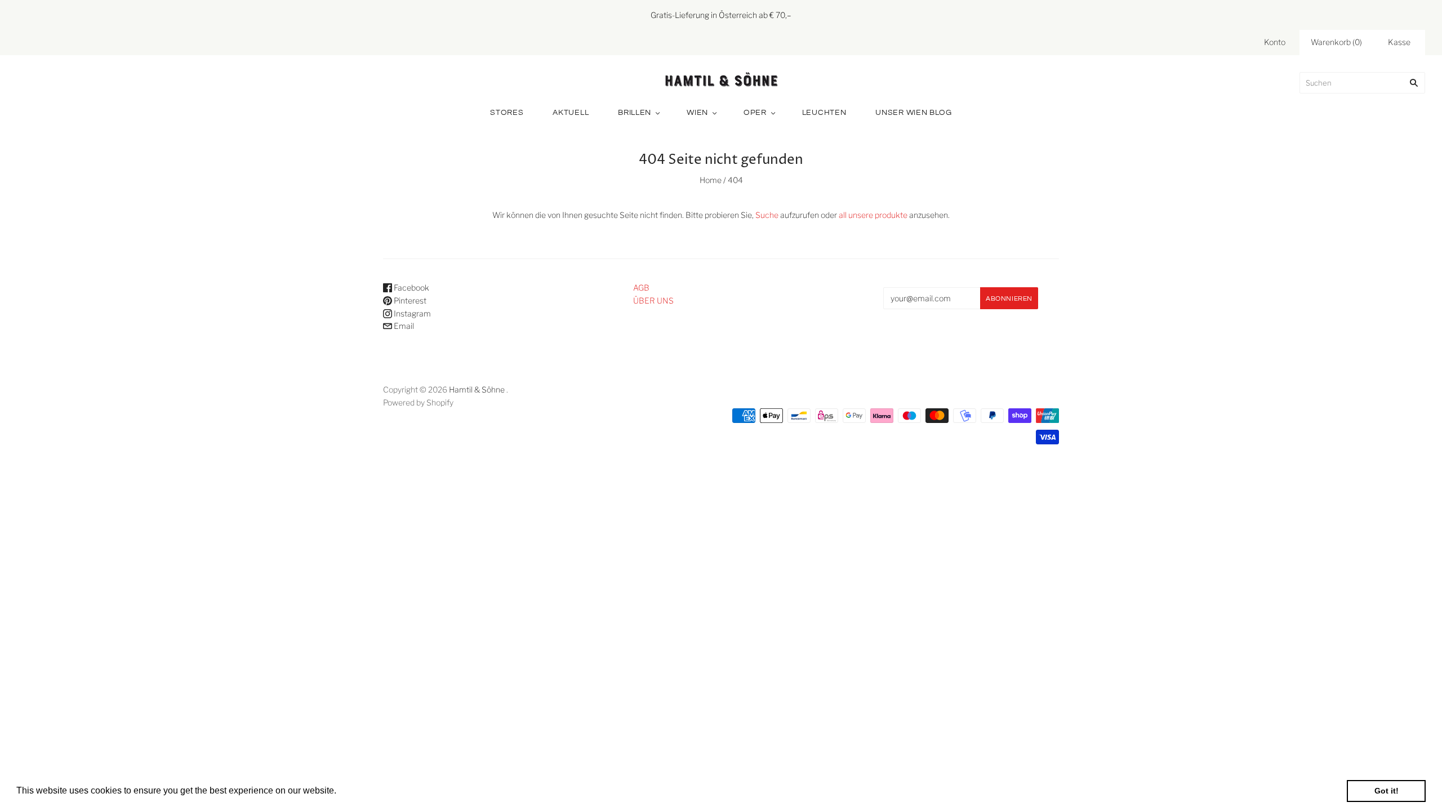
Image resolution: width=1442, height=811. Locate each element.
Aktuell (571, 113)
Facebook (410, 287)
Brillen (634, 113)
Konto (1274, 42)
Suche (766, 215)
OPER (755, 113)
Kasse (1399, 42)
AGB (641, 287)
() (1336, 42)
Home (711, 180)
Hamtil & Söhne (477, 389)
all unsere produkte (873, 215)
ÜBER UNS (653, 300)
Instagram (411, 313)
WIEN (697, 113)
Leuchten (824, 113)
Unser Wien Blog (913, 113)
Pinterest (409, 300)
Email (403, 326)
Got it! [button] (1386, 790)
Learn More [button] (363, 790)
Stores (506, 113)
